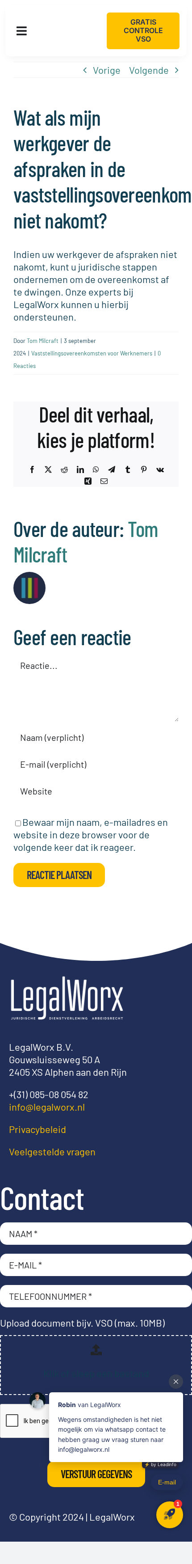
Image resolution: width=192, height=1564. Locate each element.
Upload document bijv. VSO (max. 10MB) (82, 1322)
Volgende (149, 70)
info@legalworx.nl (47, 1106)
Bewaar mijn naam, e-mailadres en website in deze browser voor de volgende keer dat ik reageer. (90, 834)
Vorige (107, 70)
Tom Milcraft (42, 340)
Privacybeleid (37, 1129)
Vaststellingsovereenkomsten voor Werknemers (91, 353)
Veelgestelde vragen (52, 1151)
